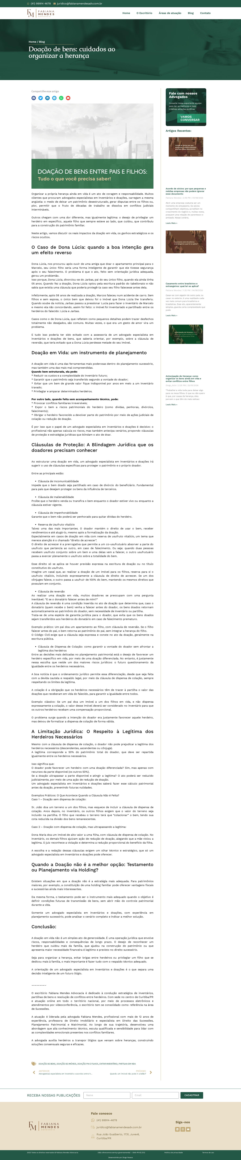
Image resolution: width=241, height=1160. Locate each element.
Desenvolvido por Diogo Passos (120, 1157)
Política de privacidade (173, 1152)
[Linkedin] (177, 1129)
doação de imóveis (66, 1063)
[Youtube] (188, 1129)
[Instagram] (183, 1129)
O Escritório (144, 13)
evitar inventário (109, 1063)
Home (126, 13)
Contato (205, 13)
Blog (191, 13)
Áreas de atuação (170, 13)
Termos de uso (208, 1152)
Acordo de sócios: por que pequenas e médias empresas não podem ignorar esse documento (186, 191)
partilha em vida (127, 1063)
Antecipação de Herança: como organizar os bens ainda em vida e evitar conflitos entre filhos (183, 378)
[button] (33, 98)
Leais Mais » (171, 223)
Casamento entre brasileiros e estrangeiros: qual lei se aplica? (182, 284)
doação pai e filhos (88, 1063)
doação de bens (47, 1063)
